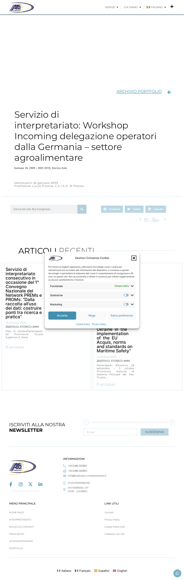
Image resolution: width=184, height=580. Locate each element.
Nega (92, 315)
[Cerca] (81, 209)
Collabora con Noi (114, 533)
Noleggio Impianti (21, 526)
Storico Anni (59, 168)
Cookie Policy (83, 323)
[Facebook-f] (10, 484)
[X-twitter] (30, 484)
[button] (134, 258)
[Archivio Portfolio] (169, 92)
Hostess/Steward (21, 541)
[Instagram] (20, 484)
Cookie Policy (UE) (114, 526)
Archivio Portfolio (139, 91)
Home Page (16, 512)
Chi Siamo (131, 7)
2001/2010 (44, 168)
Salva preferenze (122, 315)
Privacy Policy (99, 323)
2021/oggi (12, 326)
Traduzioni (16, 533)
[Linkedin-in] (40, 484)
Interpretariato (20, 519)
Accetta (62, 315)
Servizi (110, 7)
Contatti (109, 512)
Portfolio (16, 548)
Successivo (154, 432)
